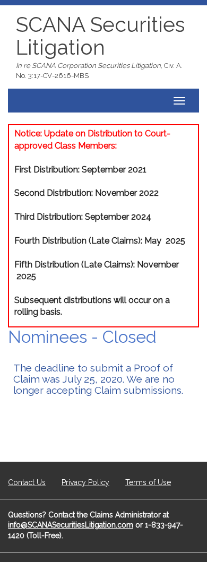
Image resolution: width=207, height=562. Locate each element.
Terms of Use (148, 482)
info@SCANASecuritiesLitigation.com (70, 525)
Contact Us (27, 482)
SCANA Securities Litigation (100, 35)
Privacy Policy (85, 482)
